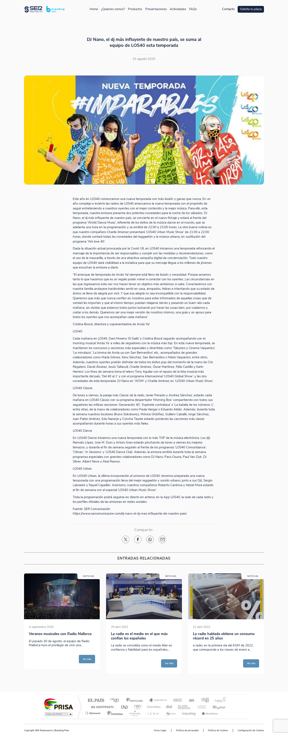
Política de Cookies (218, 730)
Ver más (87, 659)
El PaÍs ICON (152, 713)
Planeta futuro (200, 706)
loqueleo (189, 713)
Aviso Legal (160, 730)
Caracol (219, 700)
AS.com (189, 700)
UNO (124, 706)
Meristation (209, 713)
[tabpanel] (62, 623)
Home (94, 9)
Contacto (228, 9)
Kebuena (215, 706)
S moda (170, 713)
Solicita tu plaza (251, 9)
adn (203, 700)
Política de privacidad (187, 730)
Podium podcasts (134, 713)
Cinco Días (153, 706)
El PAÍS (96, 700)
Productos (135, 9)
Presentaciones (156, 9)
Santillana (135, 700)
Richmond (93, 713)
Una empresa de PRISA (58, 704)
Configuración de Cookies (251, 730)
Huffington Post (101, 706)
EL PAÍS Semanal (185, 706)
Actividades (178, 9)
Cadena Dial (169, 706)
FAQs (193, 9)
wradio (137, 706)
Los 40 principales (116, 700)
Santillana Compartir (158, 700)
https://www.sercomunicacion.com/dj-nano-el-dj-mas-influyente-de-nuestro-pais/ (130, 513)
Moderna (114, 713)
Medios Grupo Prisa (58, 714)
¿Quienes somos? (113, 9)
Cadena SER (176, 700)
